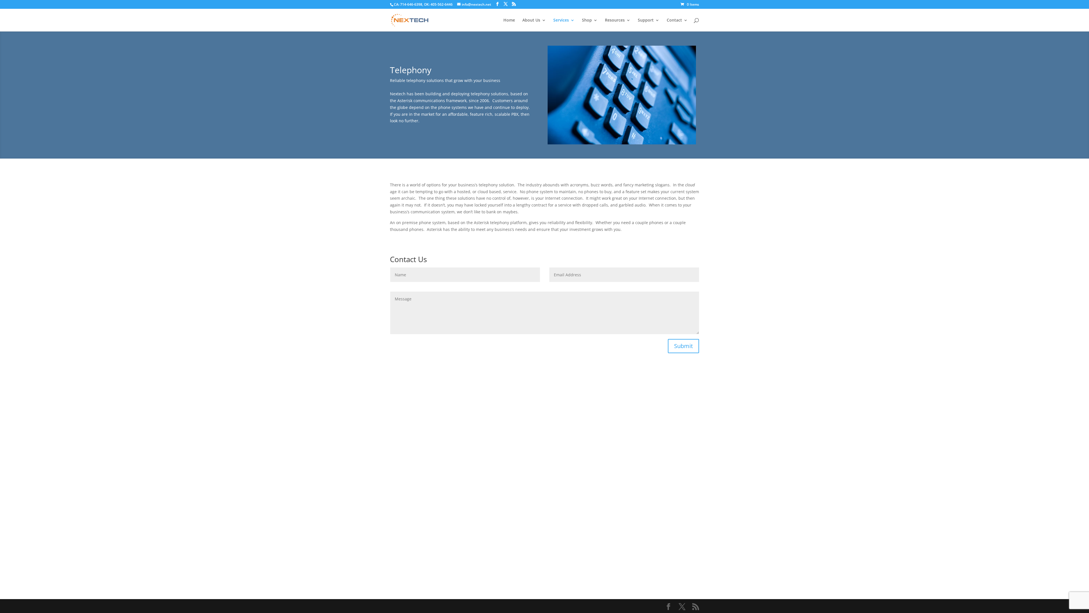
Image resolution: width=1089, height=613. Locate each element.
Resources (615, 20)
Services (561, 20)
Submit (683, 346)
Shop (587, 20)
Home (509, 20)
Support (646, 20)
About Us (531, 20)
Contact (674, 20)
